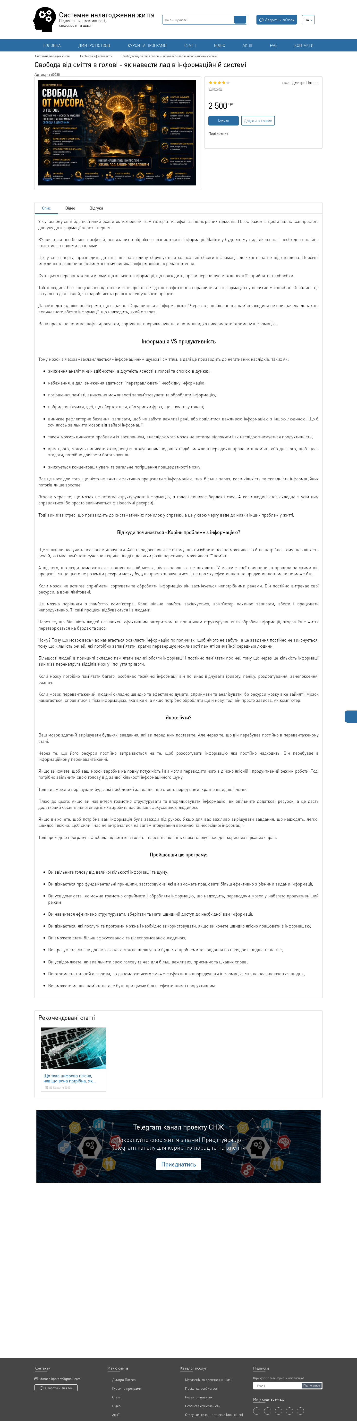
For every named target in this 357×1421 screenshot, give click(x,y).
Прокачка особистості (201, 1388)
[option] (73, 1059)
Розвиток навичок (198, 1397)
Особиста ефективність (202, 1406)
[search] (240, 20)
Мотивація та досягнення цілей (208, 1379)
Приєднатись (178, 1164)
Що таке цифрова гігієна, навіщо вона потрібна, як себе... (68, 1078)
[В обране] (282, 120)
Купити (223, 120)
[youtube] (267, 1411)
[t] (300, 1411)
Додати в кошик (258, 120)
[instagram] (289, 1411)
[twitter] (278, 1411)
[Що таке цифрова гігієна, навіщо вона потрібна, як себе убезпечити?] (73, 1048)
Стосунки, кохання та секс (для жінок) (214, 1414)
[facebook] (256, 1411)
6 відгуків (215, 89)
